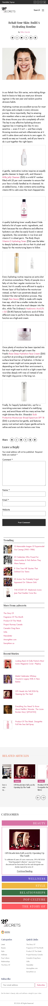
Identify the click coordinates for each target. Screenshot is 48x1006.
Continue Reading (24, 871)
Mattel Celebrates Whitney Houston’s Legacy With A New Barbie (27, 679)
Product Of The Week (12, 620)
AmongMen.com (9, 639)
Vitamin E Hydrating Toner (14, 241)
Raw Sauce (14, 299)
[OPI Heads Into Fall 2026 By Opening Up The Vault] (24, 771)
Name (6, 490)
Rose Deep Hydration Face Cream (24, 353)
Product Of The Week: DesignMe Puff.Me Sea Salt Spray (28, 723)
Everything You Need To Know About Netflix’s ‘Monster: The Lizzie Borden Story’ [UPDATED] (29, 709)
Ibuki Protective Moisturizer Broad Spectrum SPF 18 (23, 416)
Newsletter (7, 635)
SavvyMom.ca (8, 643)
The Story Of (8, 613)
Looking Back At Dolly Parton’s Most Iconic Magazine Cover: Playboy (29, 662)
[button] (13, 38)
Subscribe (41, 985)
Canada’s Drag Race (11, 628)
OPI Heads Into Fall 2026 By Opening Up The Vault (26, 692)
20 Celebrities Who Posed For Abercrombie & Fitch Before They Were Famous (27, 560)
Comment (7, 460)
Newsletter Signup (8, 2)
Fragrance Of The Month (13, 617)
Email (5, 500)
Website (6, 510)
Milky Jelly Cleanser (11, 177)
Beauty (17, 781)
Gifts (5, 632)
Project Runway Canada (12, 624)
